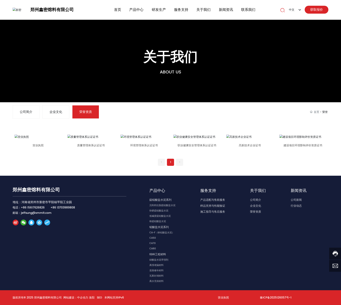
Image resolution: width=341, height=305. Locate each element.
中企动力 (82, 297)
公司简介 (26, 111)
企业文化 (56, 111)
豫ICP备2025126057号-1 (275, 297)
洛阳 (92, 297)
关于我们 (170, 57)
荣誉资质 (85, 111)
